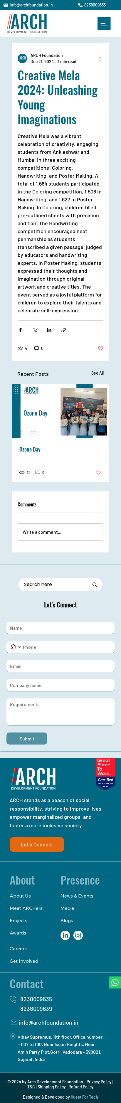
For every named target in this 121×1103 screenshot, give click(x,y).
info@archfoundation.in (31, 4)
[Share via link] (63, 330)
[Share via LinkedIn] (49, 330)
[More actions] (99, 58)
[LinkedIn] (65, 935)
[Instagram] (78, 935)
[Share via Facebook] (20, 330)
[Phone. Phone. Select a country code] (16, 647)
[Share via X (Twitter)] (35, 330)
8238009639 (36, 1008)
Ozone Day (30, 449)
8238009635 (95, 4)
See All (97, 373)
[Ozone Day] (60, 411)
